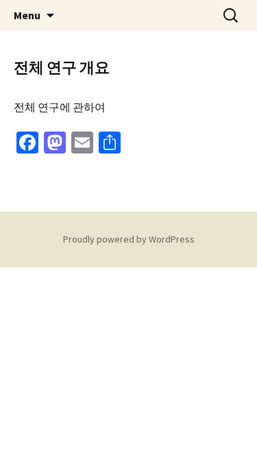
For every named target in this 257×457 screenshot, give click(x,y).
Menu (27, 15)
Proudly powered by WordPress (129, 239)
